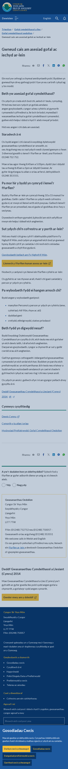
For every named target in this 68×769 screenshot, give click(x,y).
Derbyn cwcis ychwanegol (16, 749)
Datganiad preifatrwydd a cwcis (19, 756)
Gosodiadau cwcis (41, 749)
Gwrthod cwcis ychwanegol (17, 762)
